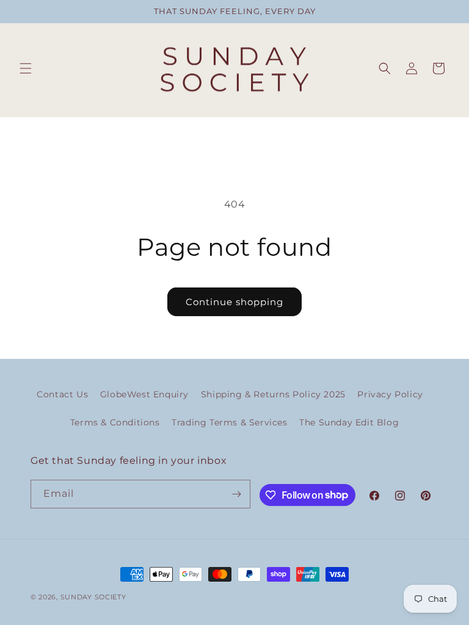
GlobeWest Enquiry (144, 394)
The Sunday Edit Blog (349, 422)
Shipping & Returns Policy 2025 (273, 394)
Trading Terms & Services (229, 422)
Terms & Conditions (115, 422)
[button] (25, 68)
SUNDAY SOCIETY (93, 597)
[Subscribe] (236, 494)
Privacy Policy (390, 394)
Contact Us (62, 394)
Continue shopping (234, 302)
